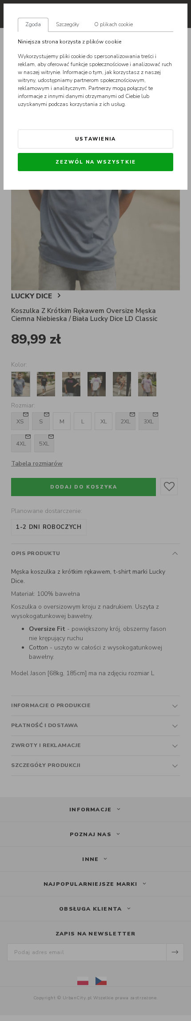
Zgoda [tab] (33, 24)
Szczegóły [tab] (67, 24)
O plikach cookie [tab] (113, 24)
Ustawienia (95, 139)
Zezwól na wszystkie (96, 162)
